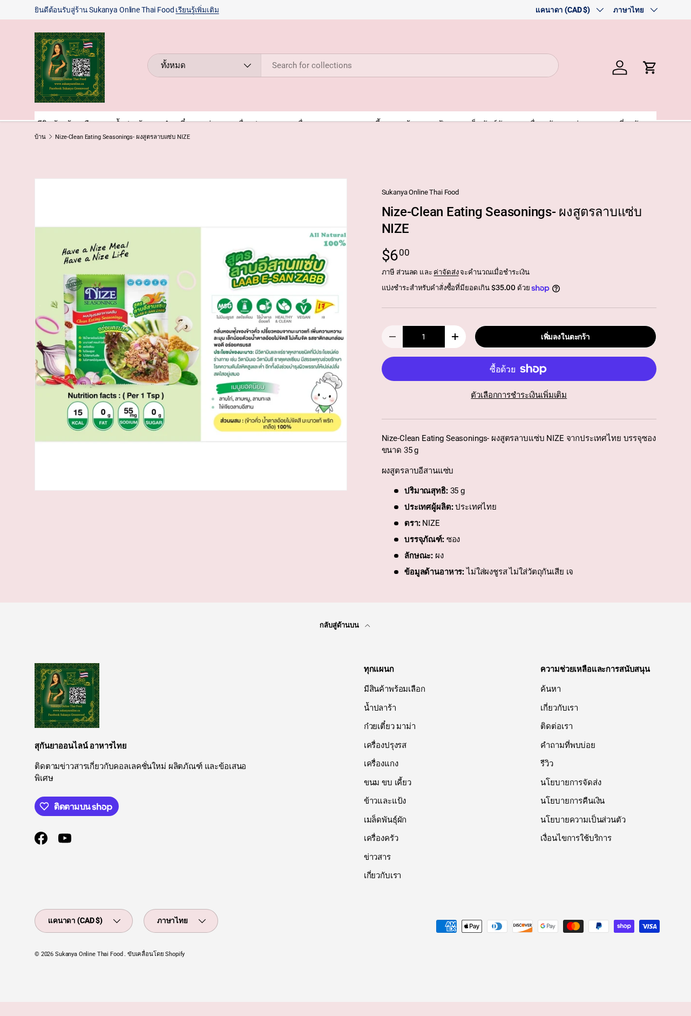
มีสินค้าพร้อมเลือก (394, 689)
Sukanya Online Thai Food (420, 192)
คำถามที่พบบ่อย (567, 745)
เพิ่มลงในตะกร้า (565, 336)
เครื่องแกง (381, 763)
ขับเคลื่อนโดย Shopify (156, 954)
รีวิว (546, 763)
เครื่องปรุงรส (385, 745)
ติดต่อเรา (556, 726)
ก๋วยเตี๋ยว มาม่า (390, 726)
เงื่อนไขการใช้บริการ (576, 838)
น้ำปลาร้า (380, 708)
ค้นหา (550, 689)
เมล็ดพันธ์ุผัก (385, 820)
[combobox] (353, 65)
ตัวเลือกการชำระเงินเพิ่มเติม (519, 395)
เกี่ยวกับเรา (383, 875)
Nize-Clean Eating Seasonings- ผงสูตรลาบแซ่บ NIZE (122, 137)
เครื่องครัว (381, 838)
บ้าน (40, 137)
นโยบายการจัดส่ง (570, 782)
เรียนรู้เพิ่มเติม (197, 9)
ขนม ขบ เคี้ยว (387, 782)
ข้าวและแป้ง (385, 801)
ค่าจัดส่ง (445, 272)
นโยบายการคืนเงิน (572, 801)
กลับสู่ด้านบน (340, 625)
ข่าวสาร (377, 857)
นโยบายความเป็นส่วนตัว (582, 820)
